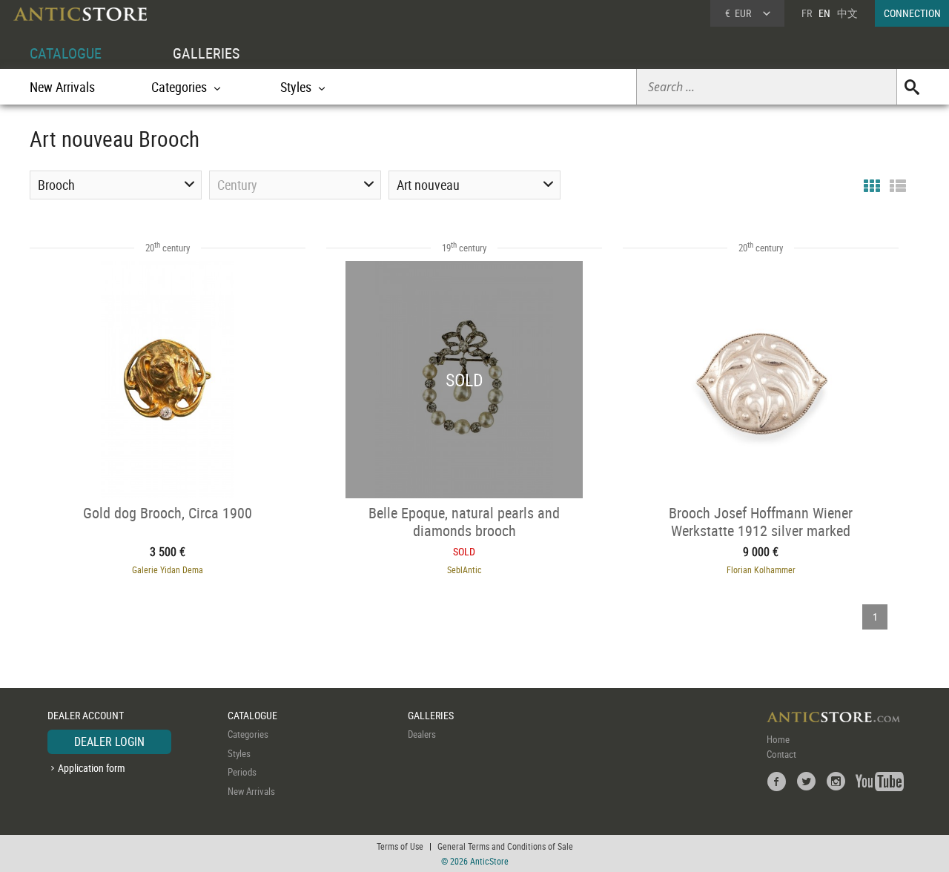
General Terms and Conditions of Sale (505, 846)
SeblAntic (464, 569)
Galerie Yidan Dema (167, 569)
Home (778, 739)
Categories (248, 734)
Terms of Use (400, 846)
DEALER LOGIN (109, 741)
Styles (239, 753)
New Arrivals (62, 87)
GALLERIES (206, 53)
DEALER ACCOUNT (85, 715)
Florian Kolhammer (761, 569)
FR (806, 13)
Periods (242, 772)
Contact (781, 754)
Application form (91, 768)
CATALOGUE (66, 53)
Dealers (422, 734)
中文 (847, 13)
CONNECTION (912, 13)
